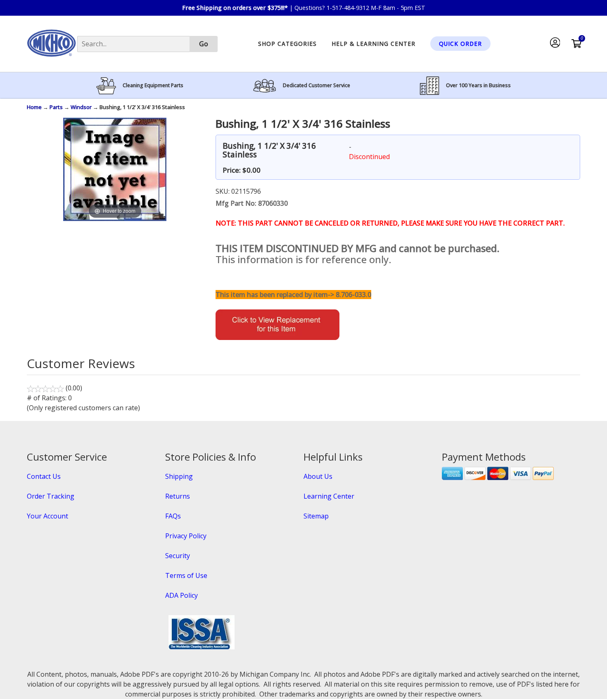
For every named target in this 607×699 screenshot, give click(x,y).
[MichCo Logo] (51, 60)
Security (177, 555)
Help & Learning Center (373, 44)
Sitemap (316, 516)
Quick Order (460, 44)
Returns (177, 496)
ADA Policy (181, 595)
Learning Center (329, 496)
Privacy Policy (185, 535)
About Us (318, 476)
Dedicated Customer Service (316, 85)
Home (34, 107)
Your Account (47, 516)
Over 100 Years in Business (478, 85)
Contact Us (44, 476)
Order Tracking (50, 496)
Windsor (81, 107)
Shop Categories (287, 44)
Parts (56, 107)
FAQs (173, 516)
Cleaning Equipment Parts (153, 85)
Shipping (179, 476)
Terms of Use (186, 575)
